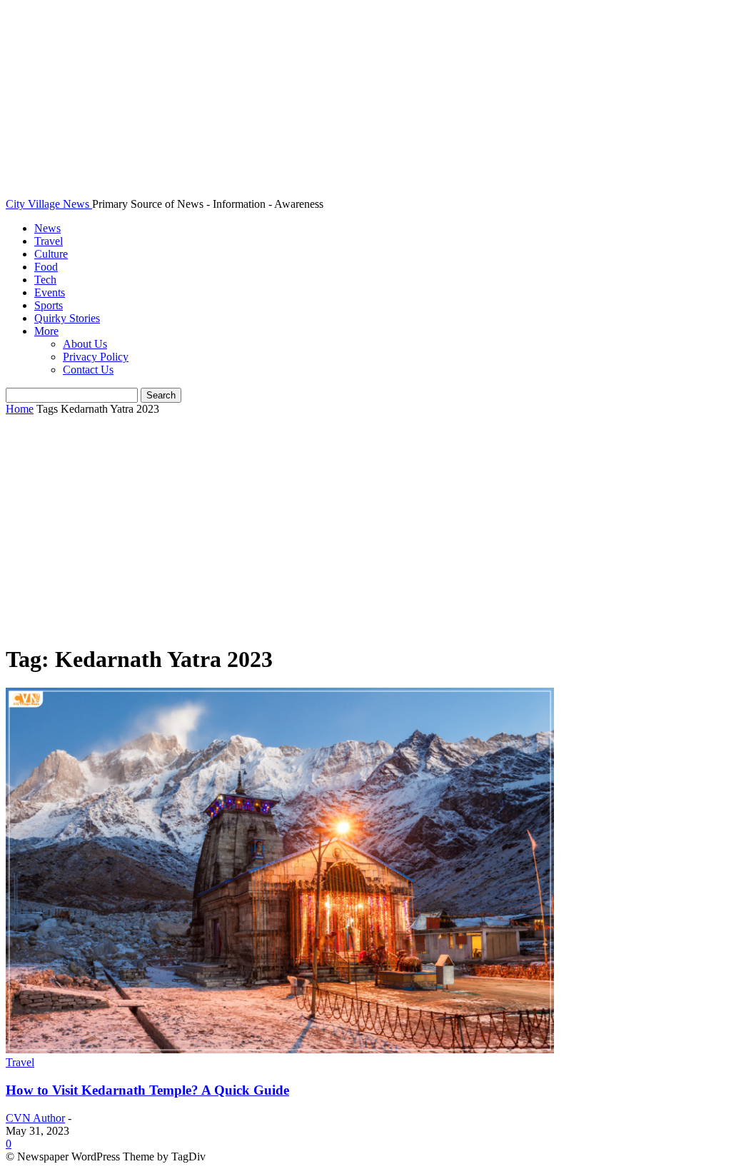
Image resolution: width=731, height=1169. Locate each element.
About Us (85, 344)
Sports (48, 305)
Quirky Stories (67, 318)
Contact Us (88, 369)
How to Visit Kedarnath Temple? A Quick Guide (147, 1090)
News (47, 228)
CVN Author (35, 1118)
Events (49, 292)
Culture (51, 254)
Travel (48, 241)
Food (46, 267)
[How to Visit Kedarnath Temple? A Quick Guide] (280, 1049)
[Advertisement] (365, 531)
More (46, 331)
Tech (45, 280)
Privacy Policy (95, 357)
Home (20, 409)
